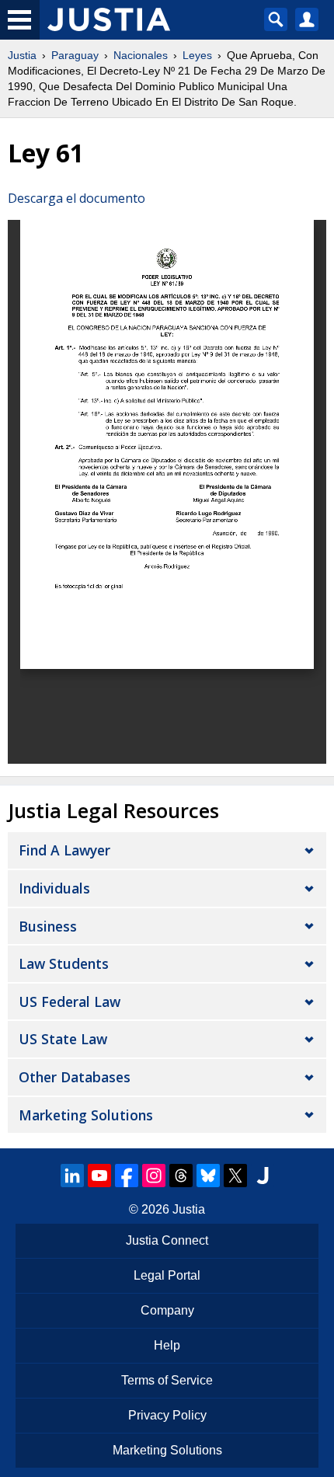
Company (167, 1310)
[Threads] (181, 1175)
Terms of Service (167, 1380)
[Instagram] (153, 1175)
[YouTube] (99, 1175)
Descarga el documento (76, 198)
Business (48, 926)
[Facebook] (126, 1175)
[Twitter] (235, 1175)
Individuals (54, 888)
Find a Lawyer (64, 850)
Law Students (64, 963)
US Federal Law (69, 1001)
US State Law (63, 1038)
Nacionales (140, 55)
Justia (22, 55)
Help (167, 1345)
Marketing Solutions (86, 1115)
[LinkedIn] (72, 1175)
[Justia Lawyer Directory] (262, 1175)
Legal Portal (167, 1275)
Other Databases (74, 1077)
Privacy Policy (167, 1415)
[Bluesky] (208, 1175)
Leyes (197, 55)
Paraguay (75, 55)
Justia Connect (167, 1240)
